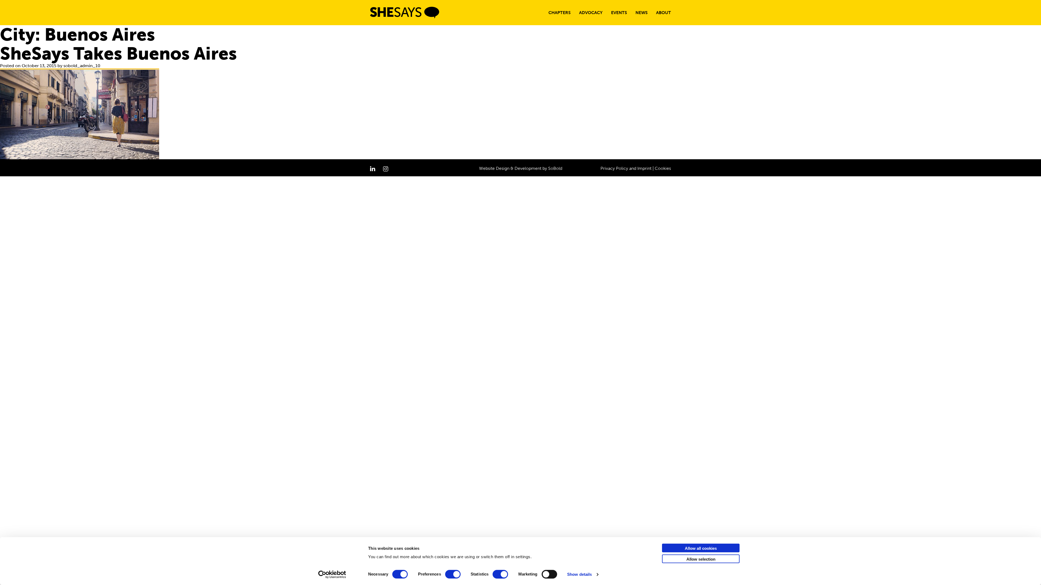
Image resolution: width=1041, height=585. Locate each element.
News (641, 12)
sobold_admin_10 (81, 65)
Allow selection (700, 559)
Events (619, 12)
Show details (579, 574)
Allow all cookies (701, 548)
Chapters (559, 12)
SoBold (555, 168)
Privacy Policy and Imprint (625, 168)
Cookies (663, 168)
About (663, 12)
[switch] (453, 574)
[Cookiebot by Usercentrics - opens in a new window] (332, 574)
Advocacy (591, 12)
